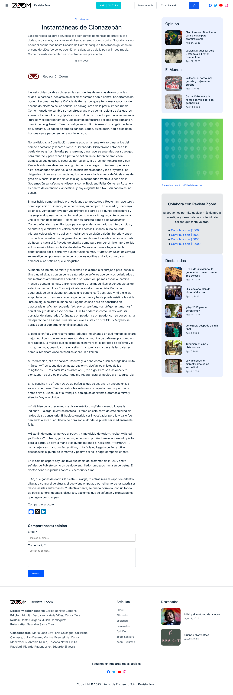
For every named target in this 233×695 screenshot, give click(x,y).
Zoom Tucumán (169, 5)
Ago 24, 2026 (193, 42)
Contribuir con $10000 (186, 244)
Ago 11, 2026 (192, 296)
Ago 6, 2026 (192, 371)
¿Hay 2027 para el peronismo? (196, 309)
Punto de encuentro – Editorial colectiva (182, 185)
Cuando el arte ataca (196, 635)
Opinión (172, 24)
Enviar (35, 573)
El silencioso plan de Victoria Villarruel (198, 290)
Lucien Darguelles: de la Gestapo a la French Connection (200, 54)
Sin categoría (82, 19)
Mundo (175, 69)
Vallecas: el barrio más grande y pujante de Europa (199, 81)
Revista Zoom (42, 602)
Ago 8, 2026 (192, 333)
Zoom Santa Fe (145, 5)
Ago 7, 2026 (192, 351)
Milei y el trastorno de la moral (202, 614)
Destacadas (175, 260)
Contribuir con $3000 (185, 234)
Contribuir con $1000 (185, 230)
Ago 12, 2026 (193, 279)
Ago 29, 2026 (191, 618)
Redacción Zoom (55, 76)
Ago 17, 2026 (192, 88)
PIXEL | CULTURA (109, 5)
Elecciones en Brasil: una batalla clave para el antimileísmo (201, 35)
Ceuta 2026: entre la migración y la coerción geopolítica (200, 100)
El (167, 69)
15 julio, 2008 (82, 60)
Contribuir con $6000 (185, 239)
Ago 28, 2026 (191, 639)
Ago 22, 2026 (193, 61)
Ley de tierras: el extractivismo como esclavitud (197, 364)
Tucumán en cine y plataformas (197, 345)
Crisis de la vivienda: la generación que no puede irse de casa (201, 272)
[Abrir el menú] (7, 5)
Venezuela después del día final (202, 327)
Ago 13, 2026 (193, 107)
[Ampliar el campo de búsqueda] (194, 5)
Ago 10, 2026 (193, 314)
